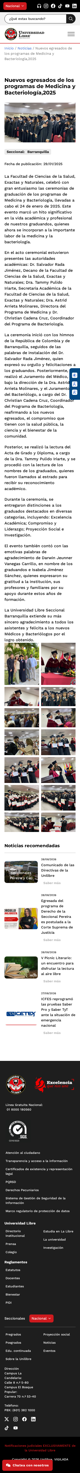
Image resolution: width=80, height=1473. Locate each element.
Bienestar (13, 1294)
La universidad (54, 1239)
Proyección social (56, 1334)
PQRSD (11, 1182)
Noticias (25, 48)
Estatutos (13, 1270)
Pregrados (13, 1334)
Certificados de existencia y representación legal (39, 1171)
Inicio (9, 48)
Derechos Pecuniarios (22, 1190)
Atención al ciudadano (23, 1152)
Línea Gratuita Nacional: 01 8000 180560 (24, 1107)
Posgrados (13, 1342)
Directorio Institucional (15, 1233)
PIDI (9, 1302)
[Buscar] (71, 18)
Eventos (49, 1350)
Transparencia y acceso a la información (37, 1161)
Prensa (11, 1244)
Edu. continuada (18, 1350)
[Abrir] (71, 34)
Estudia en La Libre (58, 1231)
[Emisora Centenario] (39, 6)
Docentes (13, 1278)
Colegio (11, 1252)
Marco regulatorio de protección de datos (38, 1211)
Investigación (53, 1247)
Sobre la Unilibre (18, 1359)
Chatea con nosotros (31, 1465)
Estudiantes (15, 1286)
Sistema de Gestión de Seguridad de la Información (36, 1200)
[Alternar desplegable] (24, 6)
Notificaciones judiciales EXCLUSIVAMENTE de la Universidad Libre (40, 1448)
